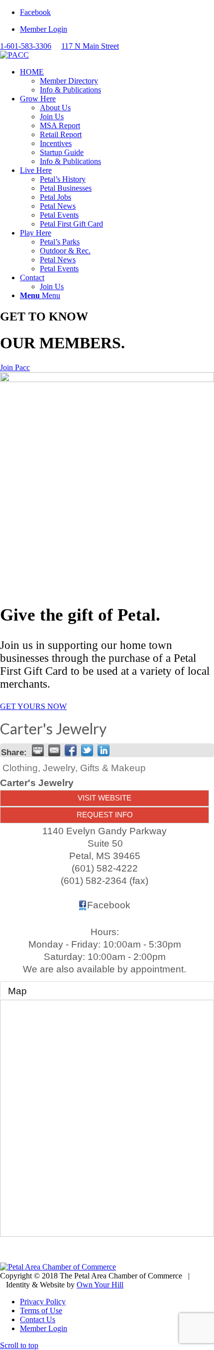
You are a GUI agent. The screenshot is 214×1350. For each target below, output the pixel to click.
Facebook (108, 905)
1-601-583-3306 (25, 46)
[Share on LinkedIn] (103, 750)
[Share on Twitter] (87, 750)
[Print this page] (38, 750)
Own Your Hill (100, 1284)
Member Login (43, 29)
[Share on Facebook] (71, 750)
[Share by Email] (54, 750)
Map (17, 991)
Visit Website (104, 798)
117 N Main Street (90, 46)
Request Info (105, 814)
